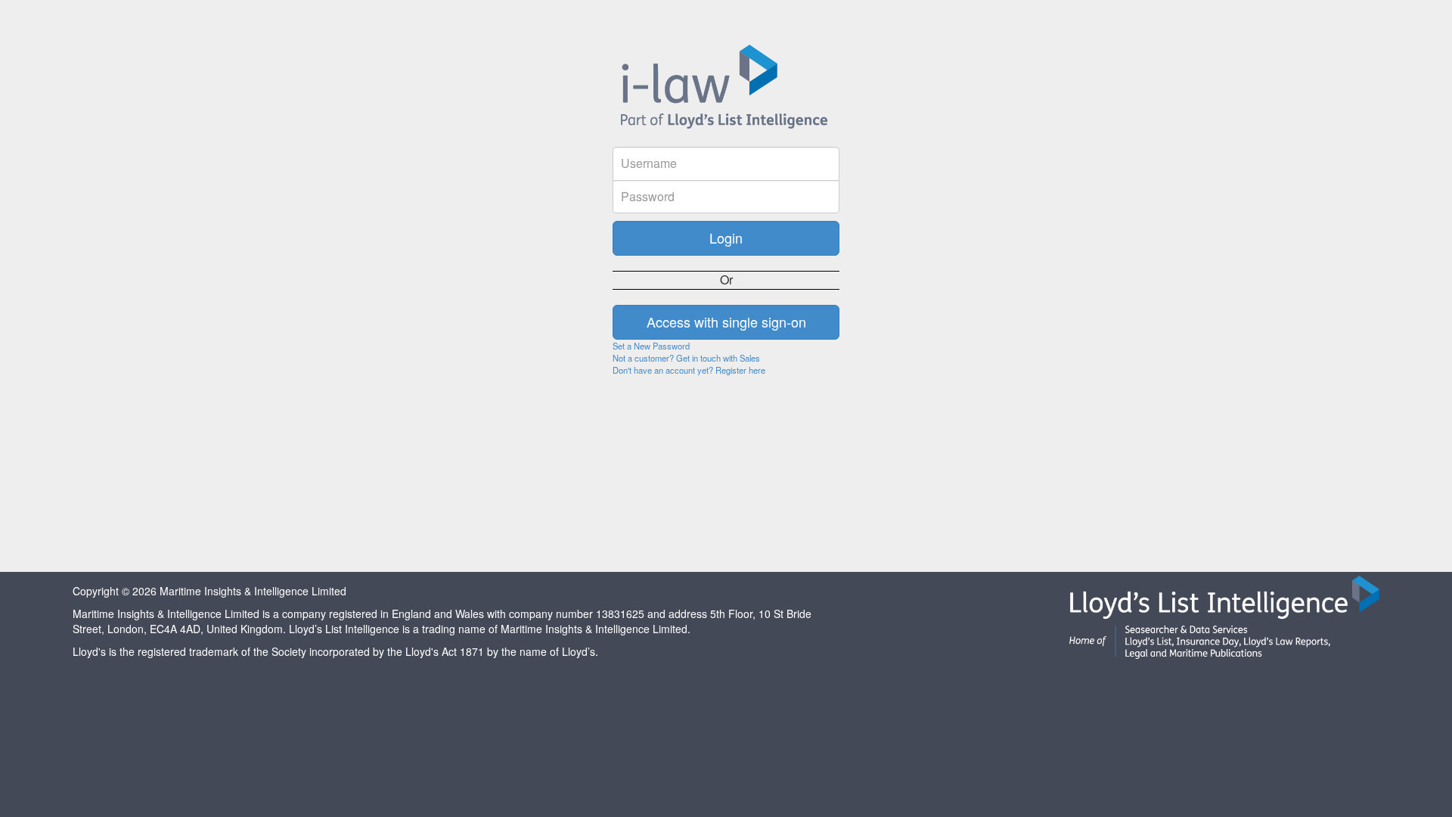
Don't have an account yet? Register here (689, 370)
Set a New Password (651, 346)
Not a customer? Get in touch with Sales (686, 358)
